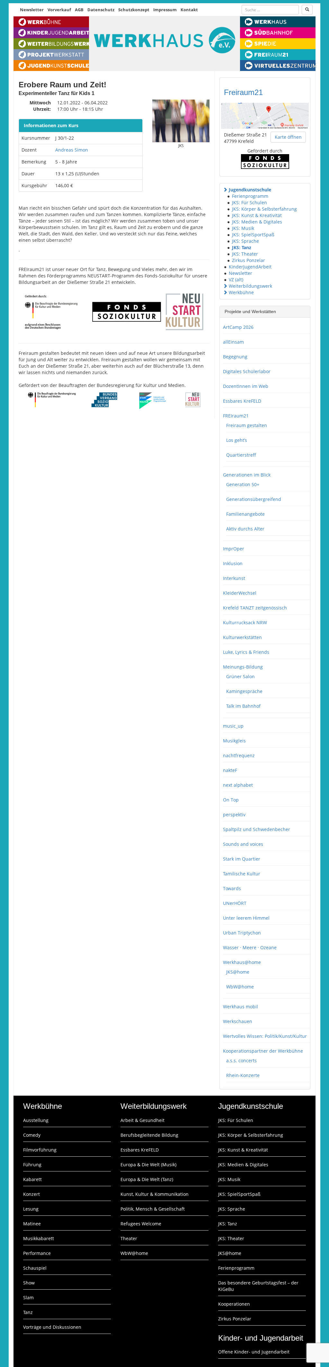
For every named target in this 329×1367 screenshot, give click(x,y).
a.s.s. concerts (241, 1060)
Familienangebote (245, 514)
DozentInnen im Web (245, 386)
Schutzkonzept (133, 10)
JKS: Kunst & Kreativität (257, 215)
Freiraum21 (243, 92)
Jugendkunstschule (250, 190)
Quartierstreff (241, 455)
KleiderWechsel (239, 593)
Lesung (31, 1209)
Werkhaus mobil (240, 1006)
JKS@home (237, 972)
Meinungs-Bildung (243, 667)
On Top (231, 800)
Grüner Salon (240, 676)
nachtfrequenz (239, 755)
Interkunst (234, 578)
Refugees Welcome (140, 1224)
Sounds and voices (243, 844)
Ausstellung (36, 1120)
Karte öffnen (288, 137)
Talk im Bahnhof (243, 706)
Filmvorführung (40, 1150)
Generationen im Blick (247, 475)
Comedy (31, 1135)
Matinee (32, 1224)
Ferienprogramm (250, 196)
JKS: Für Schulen (249, 202)
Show (29, 1283)
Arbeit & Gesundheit (142, 1120)
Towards (232, 888)
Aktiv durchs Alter (245, 529)
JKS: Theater (245, 254)
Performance (37, 1253)
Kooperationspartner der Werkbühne (263, 1051)
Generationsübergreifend (253, 499)
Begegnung (235, 357)
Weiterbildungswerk (250, 286)
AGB (79, 10)
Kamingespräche (244, 691)
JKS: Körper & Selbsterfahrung (264, 209)
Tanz (28, 1312)
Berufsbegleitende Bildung (149, 1135)
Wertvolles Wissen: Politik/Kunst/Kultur (265, 1036)
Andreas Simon (71, 150)
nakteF (230, 770)
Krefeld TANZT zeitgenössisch (255, 608)
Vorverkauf (59, 10)
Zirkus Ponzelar (248, 260)
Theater (128, 1238)
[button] (225, 190)
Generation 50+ (242, 484)
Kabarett (32, 1179)
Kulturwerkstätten (242, 637)
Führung (32, 1164)
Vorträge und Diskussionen (52, 1327)
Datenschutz (100, 10)
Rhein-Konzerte (243, 1075)
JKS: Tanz (241, 247)
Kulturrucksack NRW (245, 622)
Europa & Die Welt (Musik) (148, 1164)
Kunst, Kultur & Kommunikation (154, 1194)
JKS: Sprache (245, 241)
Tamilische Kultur (241, 874)
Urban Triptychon (242, 933)
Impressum (165, 10)
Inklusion (233, 563)
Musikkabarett (38, 1238)
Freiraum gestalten (246, 425)
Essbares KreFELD (242, 401)
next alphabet (238, 785)
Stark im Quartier (241, 859)
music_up (233, 726)
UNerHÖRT (234, 903)
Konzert (31, 1194)
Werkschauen (237, 1021)
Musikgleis (234, 741)
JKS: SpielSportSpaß (253, 235)
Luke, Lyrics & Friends (246, 652)
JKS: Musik (243, 228)
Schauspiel (35, 1268)
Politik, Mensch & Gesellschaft (152, 1209)
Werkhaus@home (242, 962)
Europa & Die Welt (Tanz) (146, 1179)
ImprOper (233, 549)
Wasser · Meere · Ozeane (250, 947)
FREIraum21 (236, 416)
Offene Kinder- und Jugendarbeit (253, 1352)
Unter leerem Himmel (246, 918)
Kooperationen (234, 1304)
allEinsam (233, 342)
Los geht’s (236, 440)
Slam (28, 1297)
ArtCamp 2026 (238, 327)
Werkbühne (241, 292)
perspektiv (234, 814)
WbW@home (240, 987)
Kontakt (189, 10)
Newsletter (32, 10)
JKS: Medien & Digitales (257, 222)
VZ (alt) (236, 279)
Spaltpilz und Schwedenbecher (256, 829)
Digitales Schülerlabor (247, 371)
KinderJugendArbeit (250, 267)
